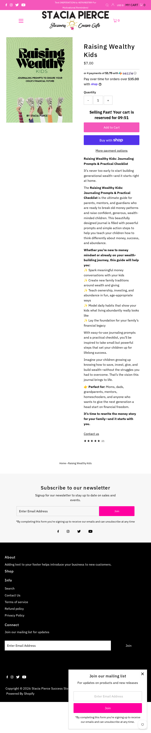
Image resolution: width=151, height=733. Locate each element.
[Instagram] (11, 5)
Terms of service (16, 602)
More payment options (112, 150)
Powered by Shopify (20, 693)
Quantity (90, 92)
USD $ (120, 5)
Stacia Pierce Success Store (51, 688)
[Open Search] (107, 5)
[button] (111, 73)
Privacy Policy (14, 615)
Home (62, 463)
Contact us (91, 433)
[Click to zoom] (66, 43)
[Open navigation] (21, 21)
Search (10, 588)
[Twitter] (17, 5)
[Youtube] (23, 5)
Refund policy (14, 609)
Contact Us (12, 595)
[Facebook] (6, 5)
